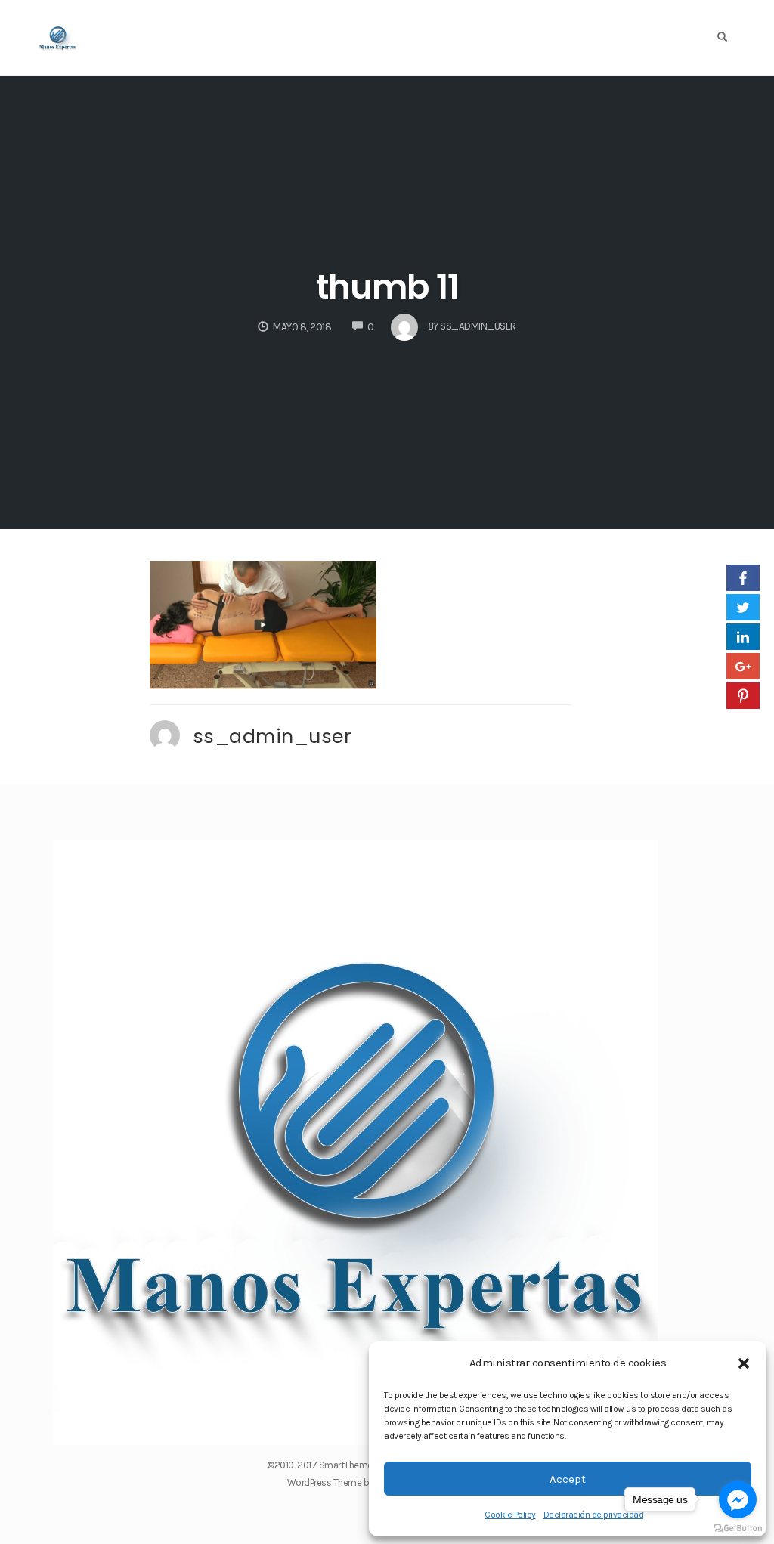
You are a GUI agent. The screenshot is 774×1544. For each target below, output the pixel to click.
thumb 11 (387, 287)
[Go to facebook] (738, 1499)
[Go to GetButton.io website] (738, 1528)
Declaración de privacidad (593, 1514)
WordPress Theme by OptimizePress (361, 1482)
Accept (568, 1479)
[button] (743, 1363)
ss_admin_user (272, 736)
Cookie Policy (510, 1514)
